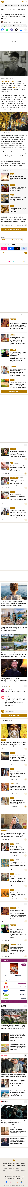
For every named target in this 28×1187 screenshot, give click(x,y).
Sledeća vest (20, 225)
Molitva (4, 239)
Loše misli (10, 239)
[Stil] (2, 1)
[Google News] (24, 248)
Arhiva (22, 1176)
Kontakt (18, 1176)
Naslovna (3, 9)
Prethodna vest (8, 225)
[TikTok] (17, 248)
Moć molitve (18, 239)
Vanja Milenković (7, 21)
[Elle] (22, 1168)
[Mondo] (11, 1168)
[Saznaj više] (25, 1006)
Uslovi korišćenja (19, 1178)
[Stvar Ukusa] (17, 1173)
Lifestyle (9, 9)
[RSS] (19, 261)
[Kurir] (5, 1168)
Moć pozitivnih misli (7, 81)
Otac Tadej (16, 87)
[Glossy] (5, 1171)
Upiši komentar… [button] (10, 711)
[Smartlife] (16, 1171)
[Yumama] (11, 1173)
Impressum (7, 1176)
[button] (25, 22)
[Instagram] (4, 248)
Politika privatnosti (9, 1178)
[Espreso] (17, 1168)
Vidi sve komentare (14, 715)
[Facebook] (11, 248)
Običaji (14, 9)
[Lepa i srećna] (11, 1171)
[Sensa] (23, 1171)
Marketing (12, 1176)
